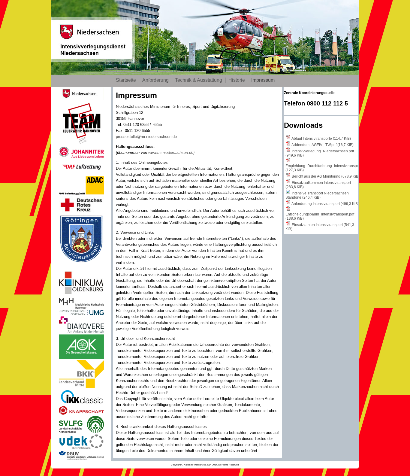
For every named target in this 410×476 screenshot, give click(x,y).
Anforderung (155, 80)
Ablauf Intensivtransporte (321, 138)
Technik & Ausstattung (198, 80)
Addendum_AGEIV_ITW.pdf (322, 145)
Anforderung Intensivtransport (325, 204)
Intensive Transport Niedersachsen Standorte (317, 195)
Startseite (126, 80)
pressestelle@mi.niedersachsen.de (146, 136)
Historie (236, 80)
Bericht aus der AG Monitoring (326, 176)
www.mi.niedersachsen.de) (171, 152)
